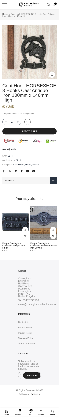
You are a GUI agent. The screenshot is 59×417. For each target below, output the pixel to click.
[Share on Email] (33, 171)
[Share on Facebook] (3, 171)
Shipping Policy (25, 338)
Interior (35, 164)
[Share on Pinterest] (15, 171)
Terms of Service (26, 343)
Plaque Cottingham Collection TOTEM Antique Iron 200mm (43, 245)
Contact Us (23, 322)
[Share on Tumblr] (21, 171)
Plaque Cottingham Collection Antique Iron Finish (13, 245)
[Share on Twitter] (9, 171)
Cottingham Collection (29, 394)
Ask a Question (9, 149)
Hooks (28, 164)
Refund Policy (25, 327)
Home (5, 14)
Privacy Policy (25, 333)
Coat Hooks (18, 164)
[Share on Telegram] (27, 171)
